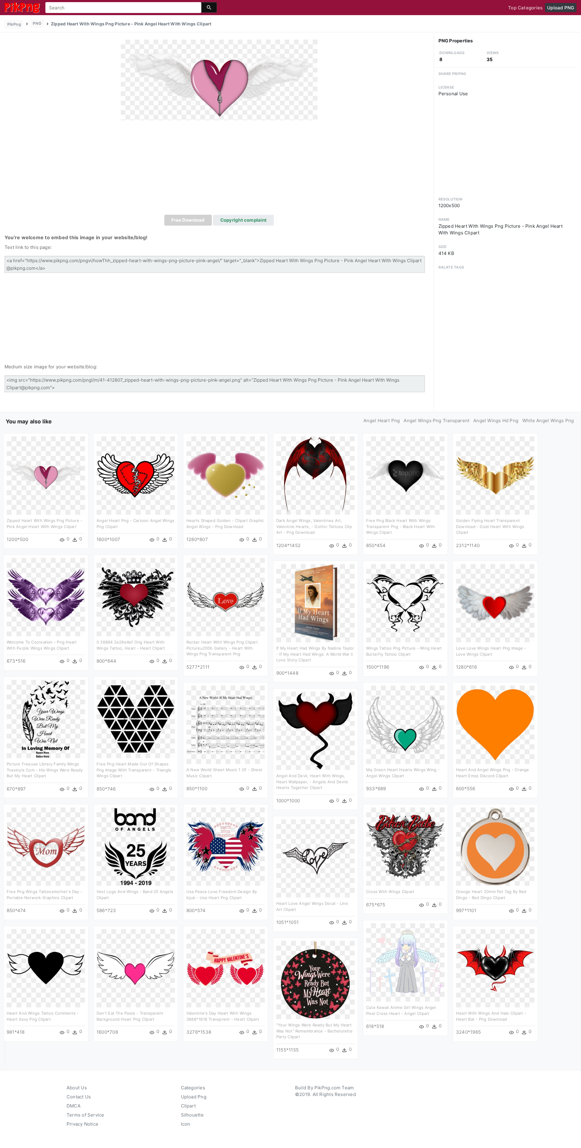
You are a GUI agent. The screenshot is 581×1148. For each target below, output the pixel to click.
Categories (193, 1088)
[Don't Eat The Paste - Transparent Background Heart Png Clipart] (136, 968)
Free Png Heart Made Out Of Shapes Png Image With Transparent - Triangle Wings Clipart (134, 770)
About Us (77, 1088)
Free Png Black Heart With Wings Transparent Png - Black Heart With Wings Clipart (400, 526)
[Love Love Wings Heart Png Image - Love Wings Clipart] (495, 603)
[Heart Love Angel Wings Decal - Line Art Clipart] (315, 858)
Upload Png (193, 1097)
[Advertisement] (219, 169)
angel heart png (381, 420)
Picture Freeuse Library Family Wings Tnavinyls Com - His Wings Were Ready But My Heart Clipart (45, 770)
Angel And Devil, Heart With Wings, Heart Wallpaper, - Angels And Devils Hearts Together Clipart (312, 781)
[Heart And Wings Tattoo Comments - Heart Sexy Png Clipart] (46, 968)
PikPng (14, 24)
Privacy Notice (82, 1124)
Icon (185, 1124)
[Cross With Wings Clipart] (405, 846)
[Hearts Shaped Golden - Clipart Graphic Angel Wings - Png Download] (225, 475)
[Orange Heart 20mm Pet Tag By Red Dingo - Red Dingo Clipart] (495, 846)
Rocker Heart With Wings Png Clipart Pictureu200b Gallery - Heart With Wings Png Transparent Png (222, 648)
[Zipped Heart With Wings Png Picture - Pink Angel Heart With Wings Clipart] (219, 80)
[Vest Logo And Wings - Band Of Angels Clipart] (136, 846)
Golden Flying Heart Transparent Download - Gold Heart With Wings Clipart (490, 526)
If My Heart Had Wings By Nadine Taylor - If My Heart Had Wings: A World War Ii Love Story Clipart (315, 654)
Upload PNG (560, 8)
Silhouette (192, 1115)
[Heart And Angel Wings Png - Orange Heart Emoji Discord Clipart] (495, 724)
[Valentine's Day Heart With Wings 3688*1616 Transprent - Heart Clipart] (225, 968)
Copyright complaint (243, 220)
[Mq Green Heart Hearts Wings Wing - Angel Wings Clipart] (405, 724)
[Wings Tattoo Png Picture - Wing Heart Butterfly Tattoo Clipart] (405, 603)
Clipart (188, 1106)
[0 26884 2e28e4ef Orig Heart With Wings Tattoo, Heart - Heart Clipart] (136, 597)
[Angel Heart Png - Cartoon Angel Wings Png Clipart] (136, 475)
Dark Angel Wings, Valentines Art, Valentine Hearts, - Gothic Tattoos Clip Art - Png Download (314, 526)
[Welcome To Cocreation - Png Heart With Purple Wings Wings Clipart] (46, 597)
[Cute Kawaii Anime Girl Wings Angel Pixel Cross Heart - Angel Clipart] (405, 962)
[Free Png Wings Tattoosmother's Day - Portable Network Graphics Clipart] (46, 846)
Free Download (188, 220)
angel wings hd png (495, 420)
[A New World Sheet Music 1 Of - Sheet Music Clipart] (225, 724)
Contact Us (79, 1097)
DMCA (73, 1106)
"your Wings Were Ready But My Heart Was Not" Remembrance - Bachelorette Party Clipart (314, 1030)
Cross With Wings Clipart (390, 891)
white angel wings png (548, 420)
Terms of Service (85, 1115)
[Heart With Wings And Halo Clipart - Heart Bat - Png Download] (495, 968)
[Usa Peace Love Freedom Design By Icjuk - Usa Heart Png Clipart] (225, 846)
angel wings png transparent (436, 420)
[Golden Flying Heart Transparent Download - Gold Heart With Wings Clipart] (495, 475)
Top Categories (525, 8)
